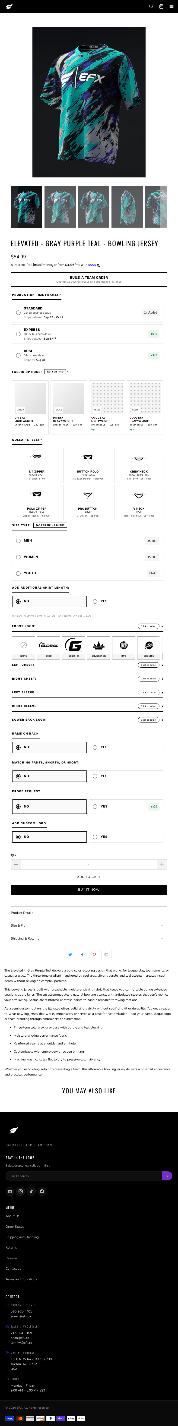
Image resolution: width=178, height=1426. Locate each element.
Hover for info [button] (55, 371)
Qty (13, 855)
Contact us (13, 1268)
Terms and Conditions (21, 1279)
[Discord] (10, 1191)
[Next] (163, 103)
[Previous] (14, 103)
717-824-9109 (21, 1333)
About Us (12, 1216)
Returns (11, 1247)
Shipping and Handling (22, 1237)
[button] (87, 312)
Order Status (15, 1226)
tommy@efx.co (21, 1343)
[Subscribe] (167, 1175)
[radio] (23, 647)
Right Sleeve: (25, 706)
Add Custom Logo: (29, 823)
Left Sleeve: (23, 692)
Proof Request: (27, 791)
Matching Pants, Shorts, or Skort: (45, 762)
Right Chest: (24, 678)
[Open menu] (171, 6)
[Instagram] (20, 1191)
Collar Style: (25, 440)
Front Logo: (23, 626)
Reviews (12, 1258)
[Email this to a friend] (106, 955)
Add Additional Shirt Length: (40, 587)
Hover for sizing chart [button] (50, 525)
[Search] (151, 6)
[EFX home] (9, 6)
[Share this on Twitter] (70, 955)
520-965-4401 (21, 1311)
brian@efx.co (20, 1338)
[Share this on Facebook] (82, 955)
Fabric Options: (27, 372)
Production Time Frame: (35, 295)
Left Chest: (23, 664)
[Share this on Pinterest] (94, 955)
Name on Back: (26, 733)
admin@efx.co (21, 1316)
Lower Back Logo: (29, 719)
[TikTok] (31, 1191)
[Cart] (161, 6)
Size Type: (21, 525)
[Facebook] (42, 1191)
